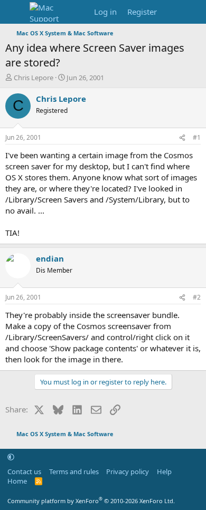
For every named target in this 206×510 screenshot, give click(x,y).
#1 (197, 137)
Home (17, 481)
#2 (197, 297)
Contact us (24, 471)
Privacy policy (127, 471)
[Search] (193, 12)
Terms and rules (74, 471)
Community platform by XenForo (91, 501)
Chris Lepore (33, 77)
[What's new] (172, 12)
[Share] (182, 138)
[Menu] (14, 12)
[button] (10, 457)
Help (164, 471)
